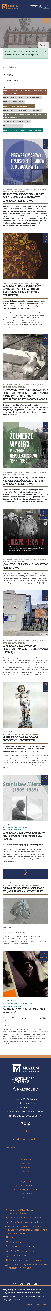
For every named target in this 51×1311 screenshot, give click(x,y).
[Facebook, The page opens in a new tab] (21, 1284)
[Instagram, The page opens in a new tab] (14, 1284)
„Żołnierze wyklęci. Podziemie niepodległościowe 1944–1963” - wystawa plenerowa (25, 480)
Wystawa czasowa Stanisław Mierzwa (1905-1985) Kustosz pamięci (24, 836)
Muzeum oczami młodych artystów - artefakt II (20, 739)
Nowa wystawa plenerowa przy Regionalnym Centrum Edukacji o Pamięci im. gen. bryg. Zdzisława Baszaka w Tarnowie (25, 394)
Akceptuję (41, 1304)
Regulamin (25, 1181)
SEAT (13, 1237)
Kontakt (25, 1171)
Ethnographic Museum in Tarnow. (26, 1217)
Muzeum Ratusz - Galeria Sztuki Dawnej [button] (18, 106)
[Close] (45, 51)
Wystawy (25, 1167)
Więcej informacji (11, 1299)
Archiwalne (12, 80)
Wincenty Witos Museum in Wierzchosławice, (23, 1211)
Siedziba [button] (36, 110)
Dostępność (26, 1159)
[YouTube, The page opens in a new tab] (28, 1284)
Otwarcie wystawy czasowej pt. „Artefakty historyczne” (24, 890)
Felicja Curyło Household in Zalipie (26, 1222)
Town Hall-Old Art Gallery (22, 1246)
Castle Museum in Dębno (22, 1251)
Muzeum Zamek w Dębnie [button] (13, 102)
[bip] (25, 1123)
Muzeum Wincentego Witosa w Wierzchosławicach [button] (22, 130)
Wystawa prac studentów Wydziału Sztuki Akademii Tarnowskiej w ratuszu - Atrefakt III (22, 290)
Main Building (16, 1242)
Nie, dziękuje (28, 1304)
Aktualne (11, 75)
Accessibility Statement (25, 1189)
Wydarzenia (25, 1163)
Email (24, 1131)
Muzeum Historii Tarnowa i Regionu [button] (16, 110)
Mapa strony (25, 1193)
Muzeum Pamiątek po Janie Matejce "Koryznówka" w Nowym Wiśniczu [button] (22, 92)
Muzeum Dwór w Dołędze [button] (12, 97)
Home (45, 45)
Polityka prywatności (25, 1185)
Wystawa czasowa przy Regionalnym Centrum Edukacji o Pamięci (25, 649)
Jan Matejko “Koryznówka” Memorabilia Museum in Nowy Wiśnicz (28, 1266)
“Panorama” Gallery (19, 1255)
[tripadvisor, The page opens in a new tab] (36, 1284)
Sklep (25, 1197)
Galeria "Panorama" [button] (32, 97)
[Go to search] (47, 20)
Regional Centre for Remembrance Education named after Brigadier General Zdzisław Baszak (27, 1229)
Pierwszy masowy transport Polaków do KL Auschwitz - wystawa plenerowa (23, 197)
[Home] (11, 6)
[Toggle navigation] (5, 11)
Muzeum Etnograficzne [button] (11, 126)
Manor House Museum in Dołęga (26, 1260)
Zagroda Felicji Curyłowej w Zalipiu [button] (16, 121)
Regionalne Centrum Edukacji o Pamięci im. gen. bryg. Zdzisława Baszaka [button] (22, 116)
